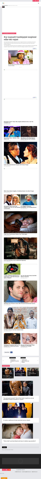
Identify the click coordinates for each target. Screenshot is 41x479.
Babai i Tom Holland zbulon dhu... (32, 373)
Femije (4, 424)
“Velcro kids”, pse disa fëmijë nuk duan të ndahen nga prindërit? (19, 441)
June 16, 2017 (12, 33)
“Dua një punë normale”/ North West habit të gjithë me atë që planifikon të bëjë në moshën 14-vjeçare (18, 398)
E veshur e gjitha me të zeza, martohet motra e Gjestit (16, 420)
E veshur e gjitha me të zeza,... (20, 374)
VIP (3, 381)
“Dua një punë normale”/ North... (7, 376)
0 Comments (7, 33)
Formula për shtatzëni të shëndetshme (13, 5)
